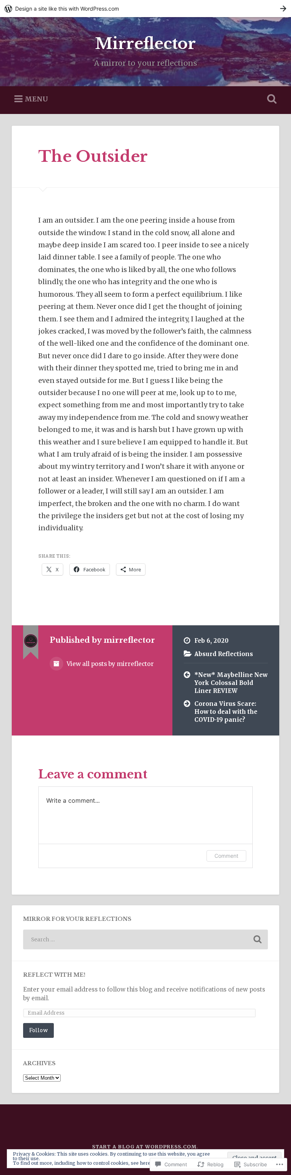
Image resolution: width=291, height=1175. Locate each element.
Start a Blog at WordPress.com (144, 1146)
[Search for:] (145, 939)
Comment (226, 855)
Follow (38, 1030)
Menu (36, 99)
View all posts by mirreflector (109, 663)
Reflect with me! (54, 975)
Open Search (270, 99)
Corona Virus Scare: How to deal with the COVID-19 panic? (225, 711)
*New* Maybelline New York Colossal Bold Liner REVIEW (231, 682)
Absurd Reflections (223, 654)
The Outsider (93, 156)
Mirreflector (145, 43)
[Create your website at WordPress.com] (145, 8)
